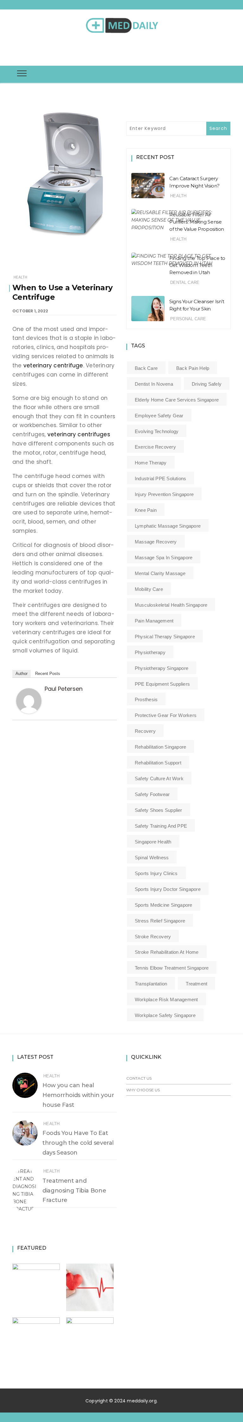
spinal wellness (152, 857)
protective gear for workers (165, 715)
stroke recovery (153, 936)
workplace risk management (166, 999)
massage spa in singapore (163, 557)
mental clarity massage (160, 573)
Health (20, 277)
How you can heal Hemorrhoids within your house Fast (78, 1095)
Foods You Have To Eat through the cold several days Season (78, 1143)
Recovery (145, 731)
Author (22, 673)
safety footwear (152, 794)
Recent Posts (47, 673)
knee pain (146, 510)
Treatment (196, 983)
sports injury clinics (156, 873)
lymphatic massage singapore (168, 526)
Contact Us (139, 1078)
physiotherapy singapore (161, 668)
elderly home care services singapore (177, 399)
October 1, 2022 (30, 311)
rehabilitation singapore (160, 747)
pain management (154, 620)
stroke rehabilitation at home (167, 952)
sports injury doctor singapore (168, 889)
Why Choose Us (143, 1090)
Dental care (184, 282)
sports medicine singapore (163, 905)
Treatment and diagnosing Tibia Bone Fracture (74, 1190)
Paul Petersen (64, 689)
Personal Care (188, 318)
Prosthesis (146, 699)
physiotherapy (150, 652)
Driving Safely (206, 384)
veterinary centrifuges (78, 434)
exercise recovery (155, 447)
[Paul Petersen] (28, 700)
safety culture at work (159, 778)
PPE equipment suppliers (162, 684)
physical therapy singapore (165, 636)
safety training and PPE (161, 826)
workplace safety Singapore (165, 1015)
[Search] (123, 50)
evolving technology (156, 431)
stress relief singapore (160, 920)
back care (146, 368)
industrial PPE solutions (160, 478)
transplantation (151, 983)
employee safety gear (159, 415)
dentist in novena (154, 384)
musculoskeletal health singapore (171, 605)
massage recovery (156, 541)
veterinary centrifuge (53, 365)
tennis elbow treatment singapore (172, 968)
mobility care (149, 589)
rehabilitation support (158, 762)
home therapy (151, 462)
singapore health (153, 841)
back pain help (192, 368)
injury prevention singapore (164, 494)
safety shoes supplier (158, 810)
